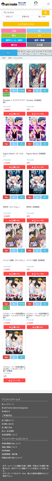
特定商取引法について (12, 443)
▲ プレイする (38, 114)
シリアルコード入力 (26, 24)
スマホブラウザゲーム (43, 52)
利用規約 (6, 450)
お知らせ (6, 411)
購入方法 (42, 16)
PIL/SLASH (7, 106)
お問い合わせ (8, 424)
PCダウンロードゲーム (26, 52)
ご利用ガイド (8, 420)
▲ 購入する (14, 114)
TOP (4, 58)
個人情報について (10, 447)
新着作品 (25, 16)
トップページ (8, 404)
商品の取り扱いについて (13, 457)
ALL (9, 52)
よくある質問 (8, 431)
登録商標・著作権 (10, 454)
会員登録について (10, 434)
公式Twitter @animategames (15, 407)
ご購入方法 (7, 427)
